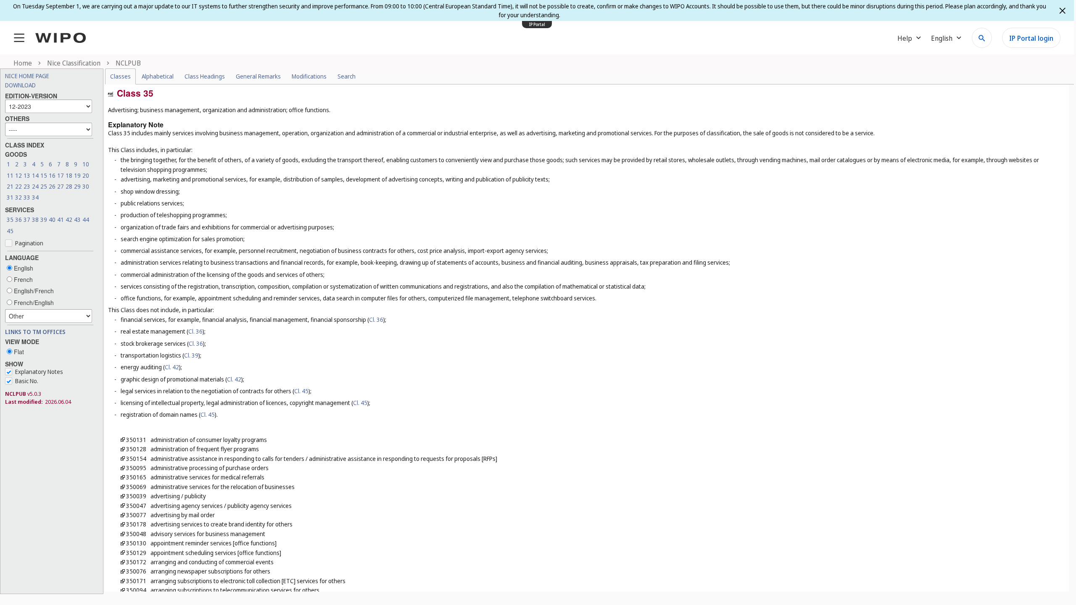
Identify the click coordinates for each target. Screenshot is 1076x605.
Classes (120, 76)
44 (85, 220)
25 (43, 186)
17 (60, 175)
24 (35, 186)
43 (77, 220)
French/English (33, 302)
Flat (18, 351)
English (22, 268)
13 (27, 175)
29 (77, 186)
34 (35, 197)
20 (85, 175)
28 (69, 186)
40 (52, 220)
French (22, 279)
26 (52, 186)
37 (27, 220)
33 (27, 197)
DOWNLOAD (20, 85)
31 (10, 197)
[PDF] (110, 93)
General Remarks (258, 76)
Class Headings (205, 76)
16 (52, 175)
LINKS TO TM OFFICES (35, 332)
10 (85, 164)
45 (10, 231)
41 (60, 220)
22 (18, 186)
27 (60, 186)
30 (85, 186)
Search (347, 76)
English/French (33, 291)
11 (10, 175)
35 (10, 220)
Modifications (309, 76)
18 (69, 175)
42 (69, 220)
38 (35, 220)
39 (43, 220)
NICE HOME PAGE (27, 76)
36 (18, 220)
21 (10, 186)
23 (27, 186)
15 (43, 175)
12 (18, 175)
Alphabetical (158, 76)
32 (18, 197)
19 (77, 175)
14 (35, 175)
